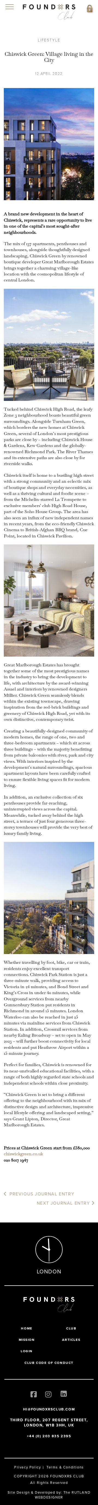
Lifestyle (49, 40)
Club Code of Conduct (49, 1362)
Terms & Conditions (65, 1467)
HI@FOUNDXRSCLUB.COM (49, 1409)
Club (71, 1328)
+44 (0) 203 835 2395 (49, 1436)
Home (26, 1328)
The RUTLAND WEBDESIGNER (62, 1495)
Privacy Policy (27, 1467)
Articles (71, 1339)
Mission (27, 1339)
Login (27, 1351)
